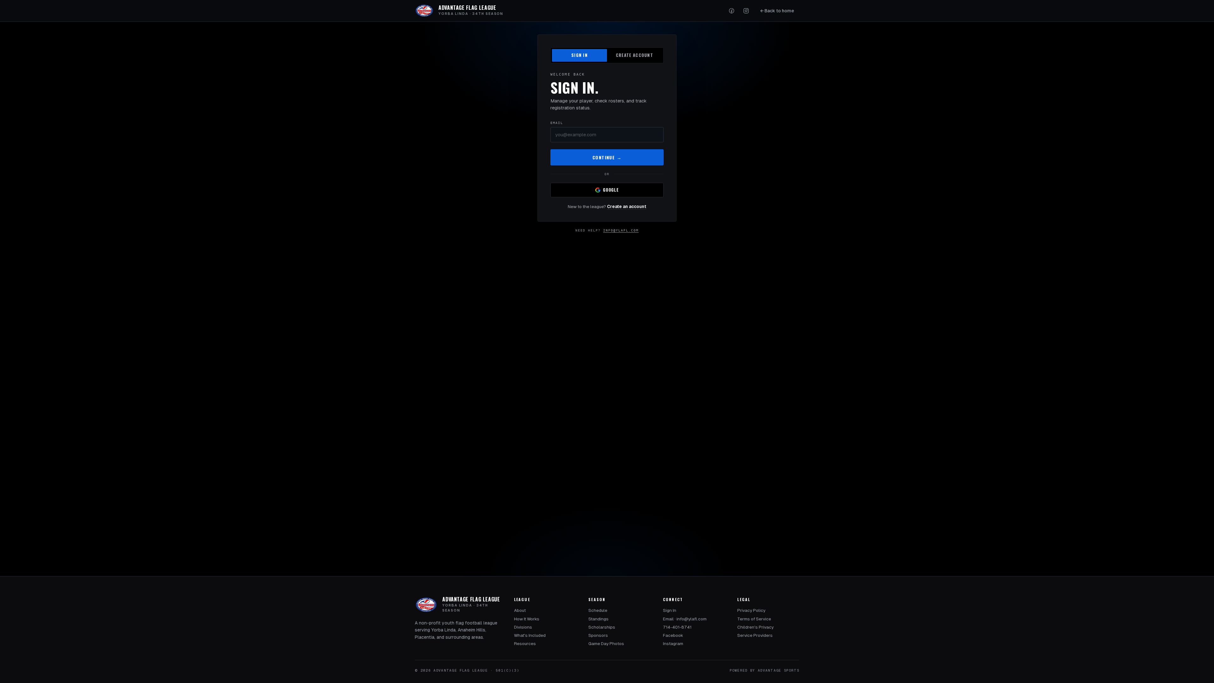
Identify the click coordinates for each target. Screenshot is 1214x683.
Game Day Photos (606, 643)
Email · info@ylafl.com (685, 619)
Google (611, 190)
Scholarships (601, 627)
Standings (598, 619)
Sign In (669, 610)
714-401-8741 (677, 627)
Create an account (626, 206)
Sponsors (598, 635)
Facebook (673, 635)
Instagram (673, 643)
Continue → (607, 157)
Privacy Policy (751, 610)
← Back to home (777, 10)
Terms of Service (754, 619)
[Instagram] (746, 10)
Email (556, 123)
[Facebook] (731, 10)
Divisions (523, 627)
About (520, 610)
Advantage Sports (778, 670)
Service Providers (755, 635)
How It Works (526, 619)
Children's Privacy (755, 627)
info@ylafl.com (621, 230)
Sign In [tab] (579, 55)
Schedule (597, 610)
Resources (525, 643)
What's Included (530, 635)
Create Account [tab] (634, 55)
